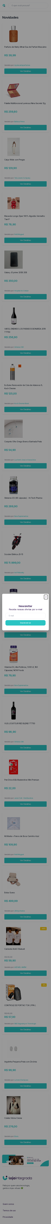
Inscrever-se (25, 623)
